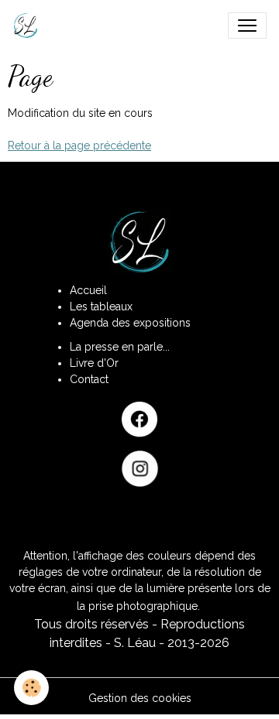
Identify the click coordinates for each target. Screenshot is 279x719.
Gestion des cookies (139, 698)
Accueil (88, 290)
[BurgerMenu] (247, 25)
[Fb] (139, 419)
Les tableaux (101, 306)
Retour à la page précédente (79, 145)
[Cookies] (31, 687)
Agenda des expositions (130, 323)
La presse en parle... (120, 347)
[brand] (28, 25)
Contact (89, 379)
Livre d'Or (94, 363)
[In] (139, 469)
